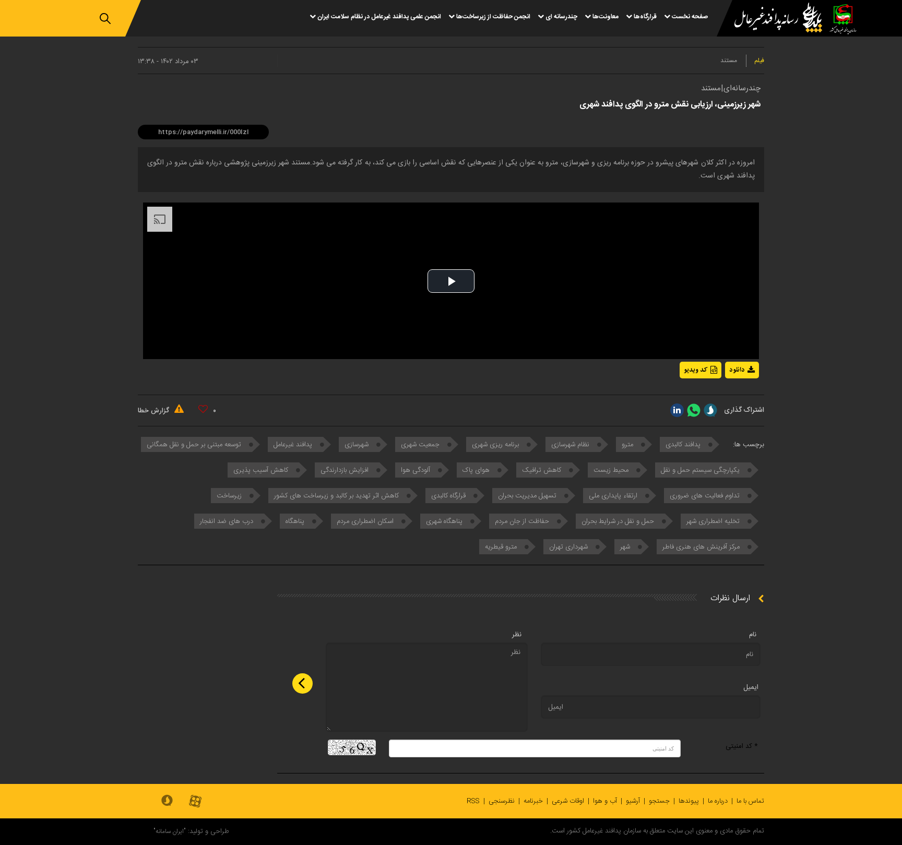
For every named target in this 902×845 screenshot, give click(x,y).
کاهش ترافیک (542, 470)
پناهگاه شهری (445, 521)
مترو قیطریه (502, 547)
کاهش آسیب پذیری (261, 470)
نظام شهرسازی (571, 444)
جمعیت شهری (421, 444)
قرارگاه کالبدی (449, 496)
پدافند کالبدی (684, 444)
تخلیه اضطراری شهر (714, 521)
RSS (473, 801)
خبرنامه (533, 801)
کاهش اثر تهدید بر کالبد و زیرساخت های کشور (337, 496)
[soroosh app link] (167, 801)
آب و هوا (605, 801)
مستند (728, 60)
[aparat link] (195, 802)
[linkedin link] (677, 410)
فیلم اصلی (722, 397)
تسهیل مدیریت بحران (528, 496)
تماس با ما (750, 801)
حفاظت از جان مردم (523, 521)
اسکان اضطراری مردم (366, 521)
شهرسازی (358, 444)
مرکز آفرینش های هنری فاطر (702, 547)
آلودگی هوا (416, 470)
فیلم (759, 60)
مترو (628, 444)
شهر (626, 547)
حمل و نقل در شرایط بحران (618, 521)
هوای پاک (477, 470)
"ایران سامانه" (169, 831)
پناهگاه (296, 521)
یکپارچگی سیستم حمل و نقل (701, 470)
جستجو (659, 801)
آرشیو (633, 801)
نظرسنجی (502, 801)
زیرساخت (230, 496)
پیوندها (689, 801)
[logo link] (772, 19)
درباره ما (718, 801)
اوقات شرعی (568, 801)
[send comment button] (302, 683)
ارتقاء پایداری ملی (614, 496)
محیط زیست (612, 470)
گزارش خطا (154, 410)
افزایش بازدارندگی (346, 470)
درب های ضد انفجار (227, 521)
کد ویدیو (696, 370)
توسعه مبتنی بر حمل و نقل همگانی (195, 444)
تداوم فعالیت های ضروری (706, 496)
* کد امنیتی (742, 746)
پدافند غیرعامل (294, 444)
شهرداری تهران (569, 547)
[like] (203, 409)
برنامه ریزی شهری (496, 444)
